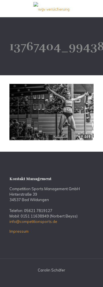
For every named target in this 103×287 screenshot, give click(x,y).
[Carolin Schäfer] (51, 8)
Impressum (19, 231)
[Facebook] (48, 278)
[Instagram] (55, 278)
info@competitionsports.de (33, 221)
